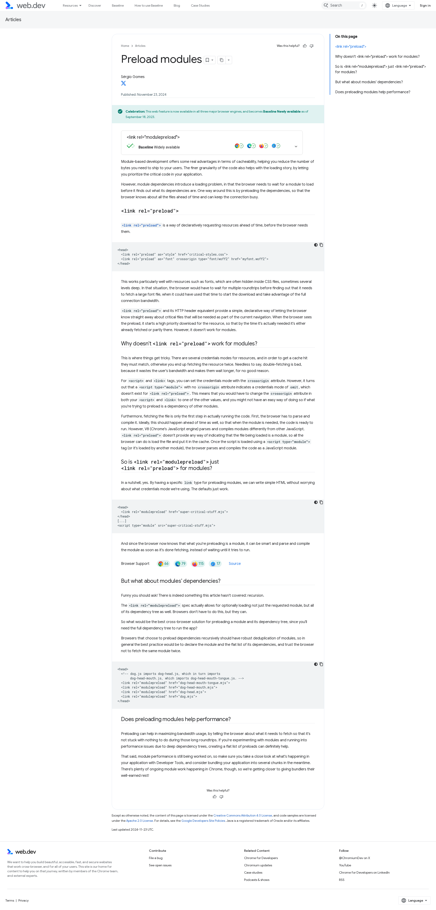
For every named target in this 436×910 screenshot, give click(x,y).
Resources (70, 5)
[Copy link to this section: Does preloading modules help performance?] (235, 719)
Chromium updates (258, 865)
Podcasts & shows (256, 880)
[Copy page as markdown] (222, 60)
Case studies (253, 872)
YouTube (345, 865)
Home (125, 46)
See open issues (160, 865)
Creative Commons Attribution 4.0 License (242, 815)
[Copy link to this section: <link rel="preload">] (183, 211)
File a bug (156, 858)
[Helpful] (304, 46)
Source (235, 563)
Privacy (23, 900)
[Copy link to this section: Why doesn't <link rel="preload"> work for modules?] (261, 344)
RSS (341, 880)
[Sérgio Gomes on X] (123, 84)
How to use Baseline (149, 5)
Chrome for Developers (261, 858)
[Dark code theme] (316, 245)
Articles (13, 20)
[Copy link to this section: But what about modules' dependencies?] (224, 581)
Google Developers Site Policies (203, 821)
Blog (177, 5)
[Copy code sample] (321, 245)
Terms (9, 900)
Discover (95, 5)
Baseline (118, 5)
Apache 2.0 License (139, 821)
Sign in (425, 5)
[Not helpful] (311, 46)
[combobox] (344, 5)
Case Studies (200, 5)
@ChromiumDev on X (354, 858)
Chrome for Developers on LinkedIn (364, 872)
